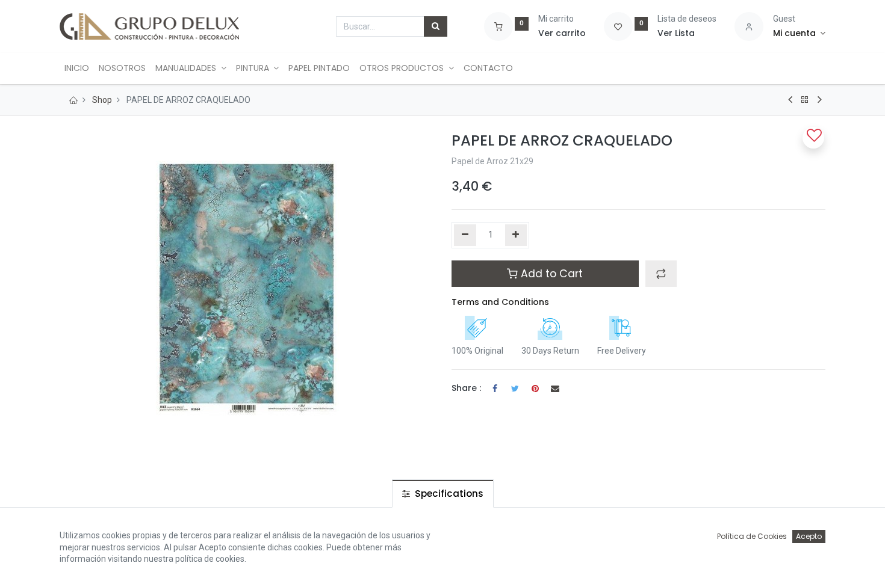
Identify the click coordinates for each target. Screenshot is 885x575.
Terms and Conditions (500, 302)
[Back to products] (805, 99)
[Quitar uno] (465, 235)
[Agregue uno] (516, 235)
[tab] (443, 493)
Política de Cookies (752, 536)
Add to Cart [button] (550, 273)
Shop (102, 100)
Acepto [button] (809, 536)
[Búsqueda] (435, 26)
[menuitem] (77, 68)
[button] (661, 273)
